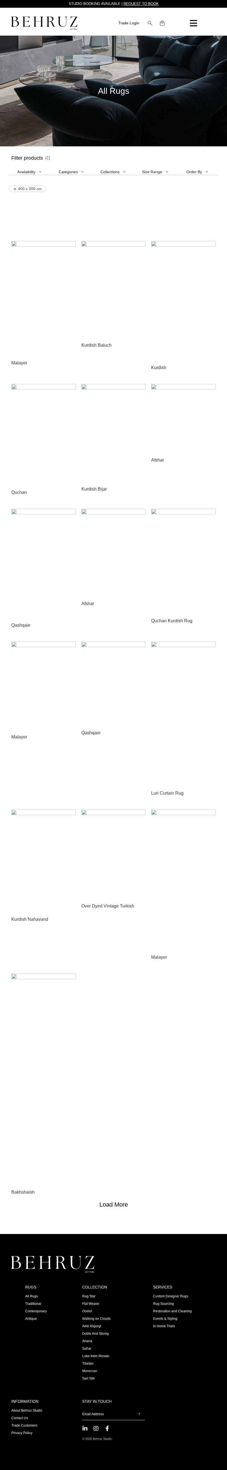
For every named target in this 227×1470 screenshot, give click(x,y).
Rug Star (89, 1296)
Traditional (33, 1303)
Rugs (30, 1287)
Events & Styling (165, 1318)
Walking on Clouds (96, 1318)
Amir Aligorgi (91, 1326)
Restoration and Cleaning (172, 1311)
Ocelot (87, 1311)
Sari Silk (88, 1378)
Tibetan (88, 1363)
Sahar (86, 1348)
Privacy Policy (21, 1433)
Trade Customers (24, 1425)
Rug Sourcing (163, 1303)
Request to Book (141, 4)
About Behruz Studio (26, 1410)
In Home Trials (164, 1326)
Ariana (87, 1341)
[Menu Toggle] (193, 23)
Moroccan (89, 1371)
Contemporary (36, 1311)
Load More (113, 1204)
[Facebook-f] (107, 1428)
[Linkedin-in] (85, 1428)
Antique (31, 1318)
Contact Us (19, 1418)
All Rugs (31, 1296)
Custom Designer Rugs (170, 1296)
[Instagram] (96, 1428)
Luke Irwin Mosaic (95, 1356)
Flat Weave (90, 1303)
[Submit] (138, 1414)
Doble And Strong (95, 1333)
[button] (150, 23)
